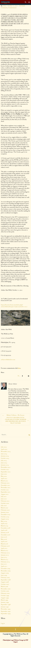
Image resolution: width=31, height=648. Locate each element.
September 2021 (5, 492)
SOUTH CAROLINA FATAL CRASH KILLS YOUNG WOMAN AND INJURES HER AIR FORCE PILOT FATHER (15, 420)
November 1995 (5, 609)
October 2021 (5, 490)
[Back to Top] (27, 644)
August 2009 (5, 573)
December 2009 (5, 569)
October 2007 (5, 584)
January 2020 (5, 512)
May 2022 (4, 476)
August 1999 (5, 598)
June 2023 (4, 463)
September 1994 (5, 614)
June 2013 (4, 557)
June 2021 (4, 499)
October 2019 (5, 517)
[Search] (29, 435)
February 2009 (5, 578)
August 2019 (5, 519)
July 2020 (4, 506)
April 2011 (4, 566)
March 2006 (4, 587)
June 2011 (4, 564)
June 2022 (4, 474)
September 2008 (5, 580)
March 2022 (4, 481)
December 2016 (5, 535)
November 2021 (5, 487)
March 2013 (4, 560)
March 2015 (4, 551)
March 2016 (4, 544)
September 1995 (5, 611)
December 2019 (5, 515)
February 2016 (5, 546)
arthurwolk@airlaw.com (8, 360)
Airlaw (5, 6)
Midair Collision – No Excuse (15, 415)
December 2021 (5, 485)
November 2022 (5, 467)
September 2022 (5, 472)
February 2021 (5, 501)
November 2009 (5, 571)
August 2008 (5, 582)
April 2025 (4, 449)
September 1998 (5, 605)
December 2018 (5, 528)
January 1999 (5, 602)
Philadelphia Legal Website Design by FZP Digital (15, 641)
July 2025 (4, 447)
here (19, 368)
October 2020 (5, 503)
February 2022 (5, 483)
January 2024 (5, 456)
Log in (3, 623)
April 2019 (4, 524)
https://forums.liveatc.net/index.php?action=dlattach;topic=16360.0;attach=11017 (14, 306)
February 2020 (5, 510)
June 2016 (4, 537)
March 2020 (4, 508)
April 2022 (4, 478)
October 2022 (5, 469)
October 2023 (5, 458)
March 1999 (4, 600)
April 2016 (4, 542)
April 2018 (4, 530)
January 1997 (5, 607)
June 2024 (4, 454)
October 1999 (5, 596)
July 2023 (4, 460)
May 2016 (4, 539)
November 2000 (5, 589)
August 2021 (5, 494)
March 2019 (4, 526)
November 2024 (5, 451)
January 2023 (5, 465)
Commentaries (12, 8)
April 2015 (4, 548)
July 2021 (4, 496)
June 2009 (4, 575)
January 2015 (5, 555)
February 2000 (5, 593)
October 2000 (5, 591)
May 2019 (4, 521)
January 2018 (5, 533)
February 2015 (5, 553)
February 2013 (5, 562)
